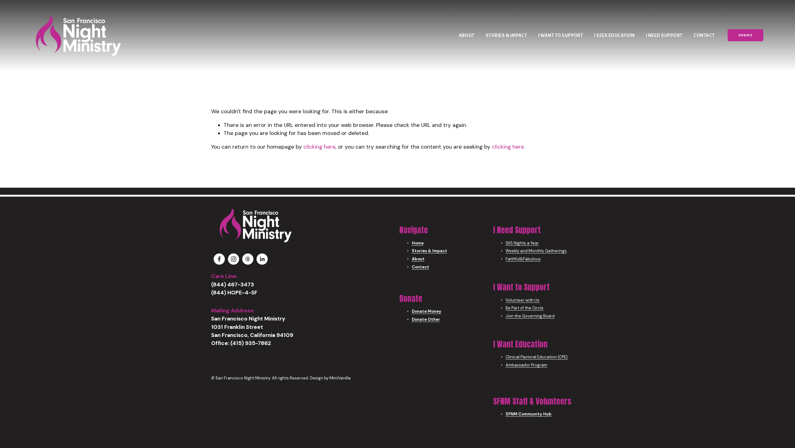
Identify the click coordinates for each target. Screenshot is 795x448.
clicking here (319, 146)
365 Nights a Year (522, 243)
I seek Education (614, 35)
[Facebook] (219, 259)
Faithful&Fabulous (523, 259)
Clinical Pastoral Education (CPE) (537, 357)
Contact (704, 35)
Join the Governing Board (530, 316)
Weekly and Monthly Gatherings (536, 250)
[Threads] (247, 259)
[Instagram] (233, 259)
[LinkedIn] (262, 259)
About (467, 35)
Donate (745, 35)
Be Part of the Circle (524, 308)
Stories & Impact (506, 35)
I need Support (664, 35)
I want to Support (560, 35)
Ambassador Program (526, 365)
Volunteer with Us (522, 300)
